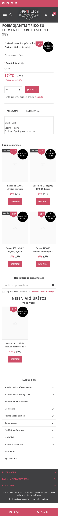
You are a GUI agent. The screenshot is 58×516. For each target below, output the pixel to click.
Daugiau (15, 201)
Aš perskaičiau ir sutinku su (29, 291)
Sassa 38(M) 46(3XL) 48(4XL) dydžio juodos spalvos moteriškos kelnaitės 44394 (43, 187)
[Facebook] (3, 3)
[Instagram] (12, 3)
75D (9, 68)
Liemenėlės (10, 408)
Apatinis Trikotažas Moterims (18, 387)
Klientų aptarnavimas (15, 478)
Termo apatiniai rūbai (15, 415)
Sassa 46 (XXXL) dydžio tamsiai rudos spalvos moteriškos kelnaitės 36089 (15, 187)
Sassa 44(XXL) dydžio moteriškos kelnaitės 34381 (42, 250)
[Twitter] (7, 3)
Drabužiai (9, 437)
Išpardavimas (11, 458)
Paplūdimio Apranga (14, 430)
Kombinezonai (11, 423)
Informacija (9, 472)
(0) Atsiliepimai (32, 111)
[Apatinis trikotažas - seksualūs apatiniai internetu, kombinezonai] (29, 14)
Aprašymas (12, 111)
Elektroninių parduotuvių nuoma (22, 499)
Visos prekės (29, 302)
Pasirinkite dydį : (15, 63)
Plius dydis (10, 451)
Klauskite (39, 96)
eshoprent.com (43, 499)
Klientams (8, 485)
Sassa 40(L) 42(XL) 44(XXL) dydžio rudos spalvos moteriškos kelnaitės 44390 (15, 250)
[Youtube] (16, 3)
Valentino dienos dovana (16, 401)
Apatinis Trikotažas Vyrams (17, 394)
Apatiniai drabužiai (14, 444)
